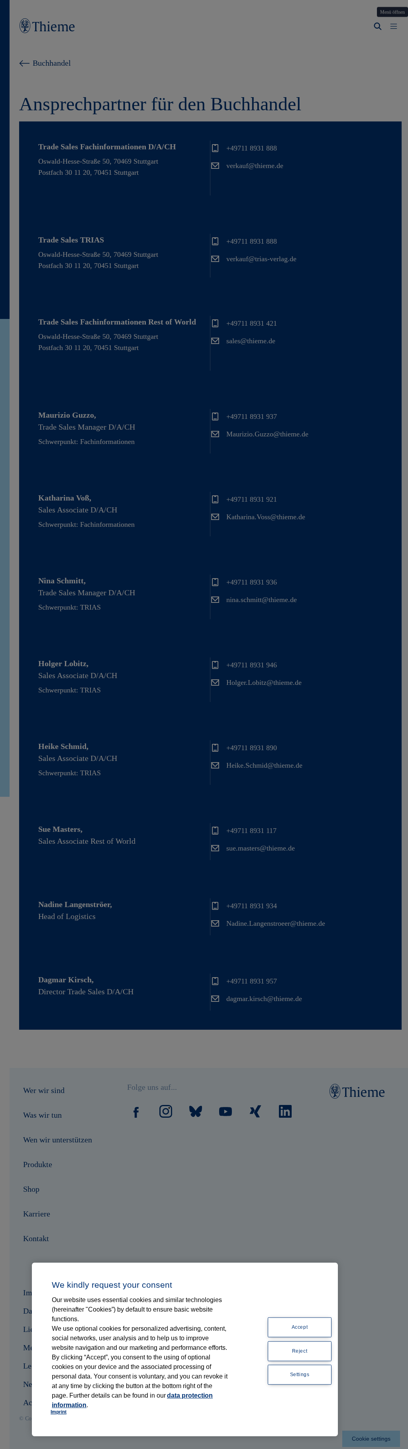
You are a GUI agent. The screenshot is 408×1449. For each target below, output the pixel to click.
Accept (300, 1327)
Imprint (59, 1412)
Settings (300, 1375)
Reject (300, 1351)
